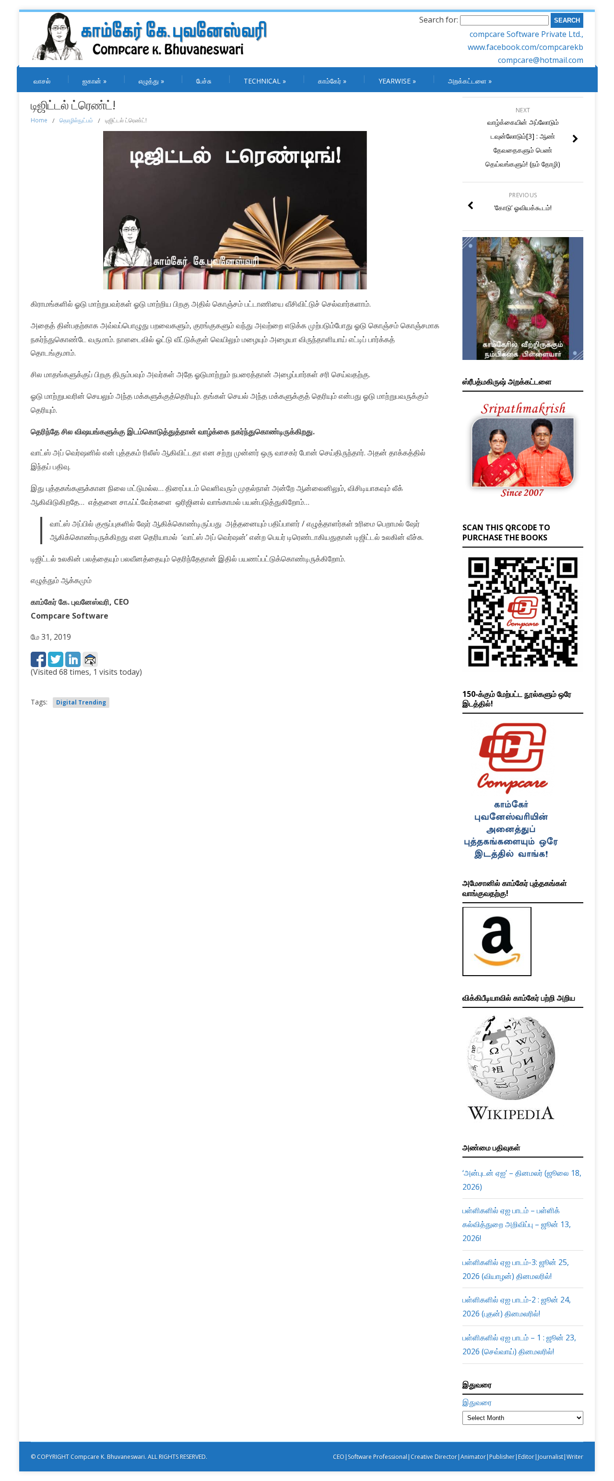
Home (39, 120)
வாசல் (42, 80)
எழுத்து (151, 80)
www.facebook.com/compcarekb (525, 47)
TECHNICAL (265, 80)
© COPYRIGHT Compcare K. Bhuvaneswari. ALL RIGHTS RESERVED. (119, 1457)
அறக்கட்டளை (470, 80)
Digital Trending (81, 702)
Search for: (438, 19)
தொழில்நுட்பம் (76, 120)
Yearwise (397, 80)
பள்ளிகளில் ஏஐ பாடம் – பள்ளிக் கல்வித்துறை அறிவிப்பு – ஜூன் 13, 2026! (516, 1224)
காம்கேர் (332, 80)
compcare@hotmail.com (540, 60)
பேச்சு (204, 80)
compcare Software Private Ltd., (526, 34)
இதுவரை (477, 1402)
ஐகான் (94, 80)
